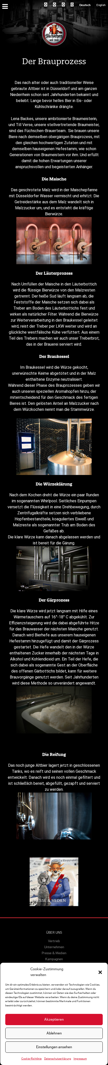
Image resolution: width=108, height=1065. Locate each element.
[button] (100, 972)
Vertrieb (54, 941)
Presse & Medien (54, 953)
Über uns (54, 932)
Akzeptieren (54, 1019)
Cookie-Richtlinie (31, 1058)
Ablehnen (54, 1033)
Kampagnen (54, 959)
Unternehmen (54, 947)
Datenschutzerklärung (57, 1058)
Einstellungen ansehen (54, 1047)
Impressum (80, 1058)
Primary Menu (6, 6)
